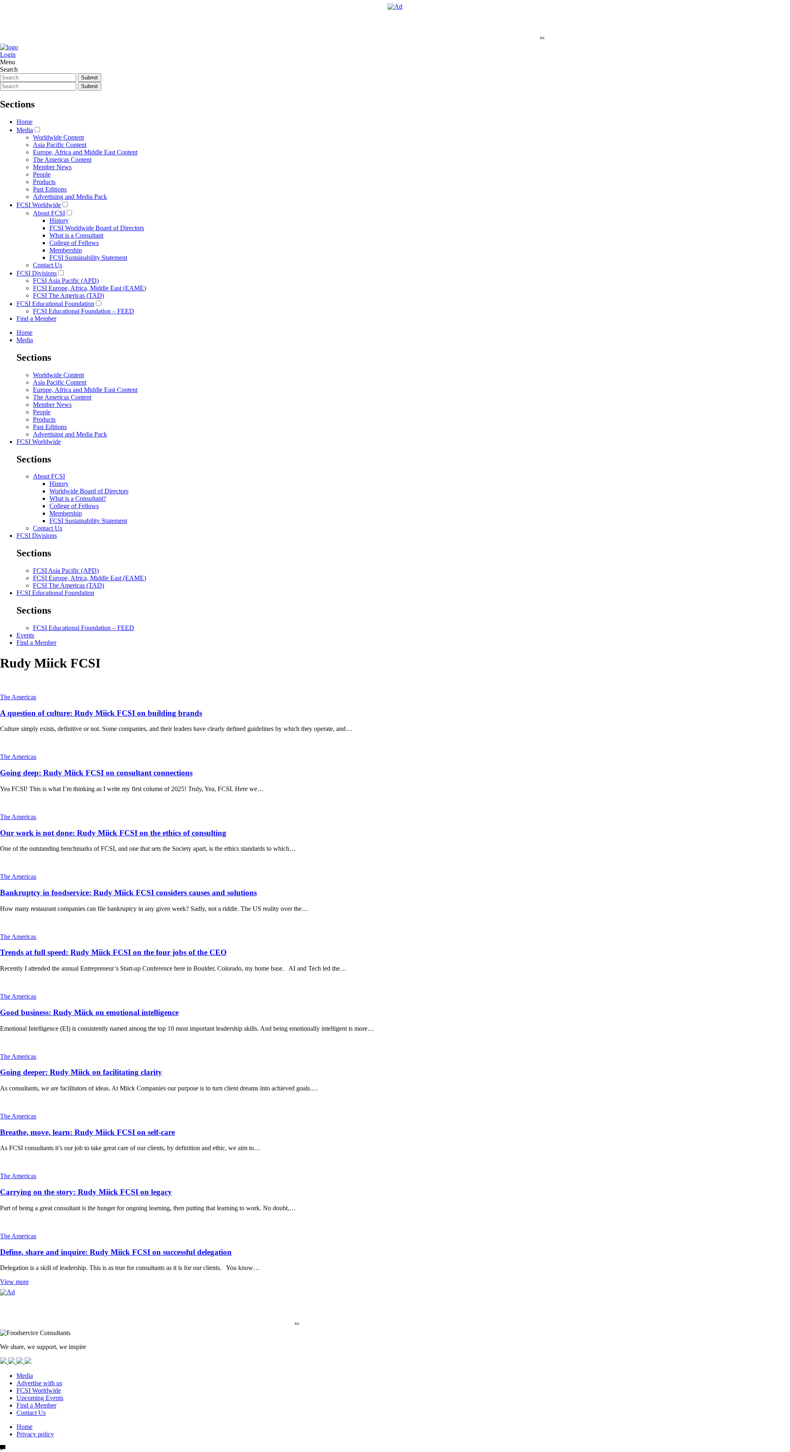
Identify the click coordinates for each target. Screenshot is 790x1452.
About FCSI (49, 213)
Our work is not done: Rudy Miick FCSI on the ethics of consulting (113, 833)
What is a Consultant (76, 235)
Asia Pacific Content (59, 144)
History (59, 220)
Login (8, 54)
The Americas (18, 696)
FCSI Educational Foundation (55, 303)
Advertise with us (39, 1383)
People (42, 174)
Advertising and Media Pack (70, 196)
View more (14, 1281)
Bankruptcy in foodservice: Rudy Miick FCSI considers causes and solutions (128, 892)
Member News (52, 166)
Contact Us (47, 264)
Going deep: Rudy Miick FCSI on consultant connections (96, 772)
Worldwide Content (58, 137)
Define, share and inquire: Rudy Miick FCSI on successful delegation (116, 1252)
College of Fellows (74, 242)
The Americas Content (62, 159)
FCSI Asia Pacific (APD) (66, 280)
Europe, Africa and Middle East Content (85, 152)
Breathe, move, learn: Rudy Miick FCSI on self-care (87, 1132)
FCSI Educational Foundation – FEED (83, 311)
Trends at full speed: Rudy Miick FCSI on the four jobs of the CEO (113, 952)
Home (24, 121)
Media (24, 129)
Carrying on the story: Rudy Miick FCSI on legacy (86, 1192)
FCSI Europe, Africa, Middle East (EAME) (89, 288)
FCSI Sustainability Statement (88, 257)
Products (44, 181)
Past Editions (50, 189)
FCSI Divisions (36, 273)
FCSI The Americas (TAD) (68, 295)
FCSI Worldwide (38, 204)
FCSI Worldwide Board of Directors (96, 227)
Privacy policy (35, 1434)
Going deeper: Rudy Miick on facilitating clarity (81, 1072)
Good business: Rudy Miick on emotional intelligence (89, 1012)
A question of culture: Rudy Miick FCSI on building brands (101, 713)
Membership (65, 250)
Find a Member (36, 318)
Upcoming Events (39, 1397)
